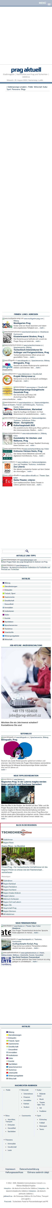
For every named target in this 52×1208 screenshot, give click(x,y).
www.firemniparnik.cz (25, 939)
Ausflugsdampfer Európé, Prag (25, 944)
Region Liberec (9, 896)
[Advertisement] (26, 38)
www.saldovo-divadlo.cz (29, 475)
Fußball (42, 1123)
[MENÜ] (49, 3)
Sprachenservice (19, 347)
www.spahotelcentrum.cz (29, 953)
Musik (41, 1099)
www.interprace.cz (22, 565)
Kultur (45, 87)
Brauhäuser (44, 332)
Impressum (10, 1168)
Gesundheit (8, 604)
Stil (40, 1108)
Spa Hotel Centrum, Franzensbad (26, 957)
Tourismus (39, 405)
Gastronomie (18, 334)
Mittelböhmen (8, 914)
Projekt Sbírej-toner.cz (24, 376)
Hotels (42, 953)
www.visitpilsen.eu (24, 418)
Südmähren (7, 881)
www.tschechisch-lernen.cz (33, 345)
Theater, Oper (44, 475)
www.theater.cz (19, 926)
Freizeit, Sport (9, 593)
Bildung (16, 321)
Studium (26, 1107)
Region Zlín (7, 905)
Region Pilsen (8, 843)
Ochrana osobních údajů (38, 1172)
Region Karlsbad (9, 884)
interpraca (32, 1191)
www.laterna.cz (19, 779)
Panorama (16, 89)
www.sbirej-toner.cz (25, 374)
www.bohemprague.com (28, 560)
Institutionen (26, 420)
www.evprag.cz (31, 387)
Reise (7, 1116)
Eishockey (43, 1119)
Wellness (16, 955)
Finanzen (27, 1097)
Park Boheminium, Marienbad (28, 409)
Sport (9, 89)
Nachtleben (8, 622)
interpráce (7, 1188)
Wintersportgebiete (11, 636)
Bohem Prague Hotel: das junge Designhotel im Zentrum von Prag (24, 562)
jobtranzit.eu (8, 1196)
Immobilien (8, 608)
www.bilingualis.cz (23, 360)
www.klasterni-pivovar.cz (30, 332)
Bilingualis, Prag (22, 363)
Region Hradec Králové (12, 893)
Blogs (23, 89)
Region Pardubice (10, 887)
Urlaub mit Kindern (8, 405)
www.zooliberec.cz (24, 462)
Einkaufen (8, 590)
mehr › (42, 328)
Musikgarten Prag (22, 323)
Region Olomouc (9, 911)
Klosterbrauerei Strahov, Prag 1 (29, 336)
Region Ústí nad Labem (12, 902)
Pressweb (7, 1201)
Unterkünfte (9, 632)
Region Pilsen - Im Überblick (13, 846)
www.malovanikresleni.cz (31, 433)
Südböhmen (8, 840)
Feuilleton (42, 1111)
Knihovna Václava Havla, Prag (28, 451)
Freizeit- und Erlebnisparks (25, 405)
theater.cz (16, 928)
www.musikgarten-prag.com (33, 319)
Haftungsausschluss (14, 1172)
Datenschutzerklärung (29, 1168)
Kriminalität (12, 1144)
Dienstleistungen (10, 586)
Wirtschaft (38, 87)
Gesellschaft (37, 374)
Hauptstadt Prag (9, 908)
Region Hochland (9, 890)
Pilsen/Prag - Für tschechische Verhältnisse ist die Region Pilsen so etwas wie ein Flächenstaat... (25, 868)
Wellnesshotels (6, 955)
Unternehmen (28, 1094)
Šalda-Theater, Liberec (24, 480)
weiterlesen (7, 872)
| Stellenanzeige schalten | (17, 87)
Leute (10, 1150)
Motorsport (43, 1126)
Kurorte (16, 407)
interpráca (41, 1188)
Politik (30, 87)
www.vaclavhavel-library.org (33, 449)
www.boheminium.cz (26, 403)
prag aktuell (26, 69)
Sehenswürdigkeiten (42, 403)
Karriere (26, 1104)
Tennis (41, 1129)
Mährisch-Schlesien (11, 899)
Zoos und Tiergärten (21, 464)
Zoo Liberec (19, 467)
